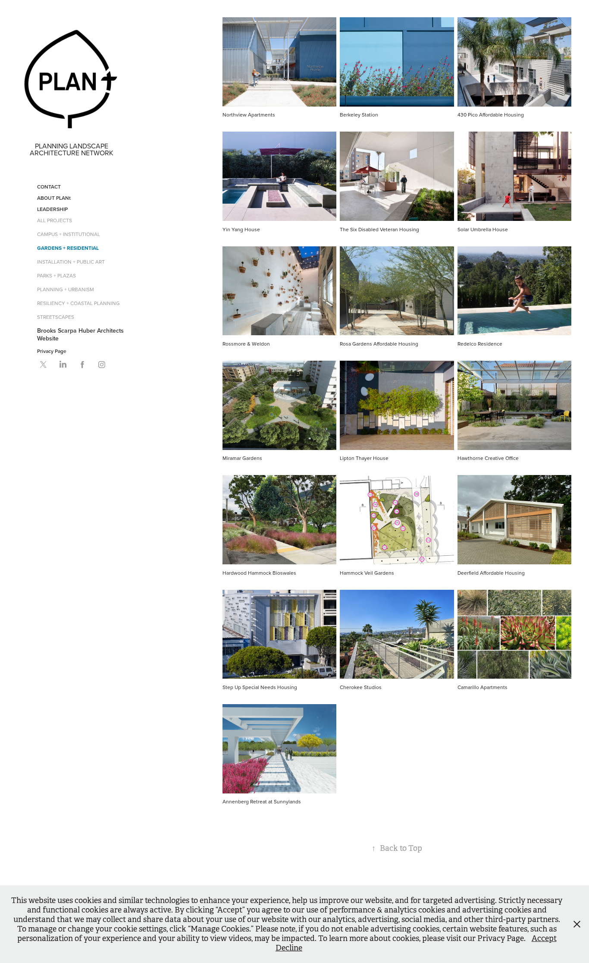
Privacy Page (51, 351)
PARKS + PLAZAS (56, 275)
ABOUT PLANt (54, 197)
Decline (289, 948)
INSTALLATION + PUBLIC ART (71, 261)
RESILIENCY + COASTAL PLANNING (78, 303)
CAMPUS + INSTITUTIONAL (68, 234)
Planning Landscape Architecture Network (71, 149)
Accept (544, 938)
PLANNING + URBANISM (65, 289)
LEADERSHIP (52, 209)
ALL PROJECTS (54, 220)
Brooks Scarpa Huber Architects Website (80, 334)
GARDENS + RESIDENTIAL (68, 248)
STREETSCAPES (55, 317)
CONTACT (49, 186)
